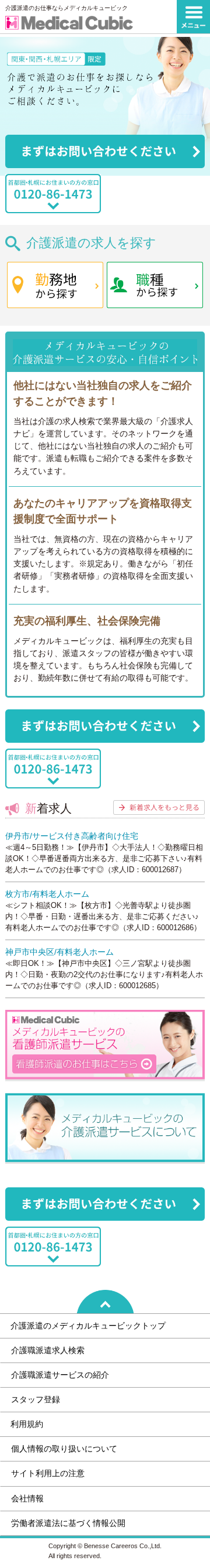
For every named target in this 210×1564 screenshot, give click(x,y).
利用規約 (26, 1424)
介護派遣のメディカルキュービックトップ (88, 1325)
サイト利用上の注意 (48, 1473)
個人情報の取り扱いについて (64, 1448)
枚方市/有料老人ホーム (47, 894)
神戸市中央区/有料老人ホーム (59, 952)
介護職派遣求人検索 (48, 1350)
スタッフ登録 (35, 1399)
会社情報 (27, 1498)
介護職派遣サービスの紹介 (60, 1374)
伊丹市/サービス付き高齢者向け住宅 (71, 836)
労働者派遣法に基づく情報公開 (68, 1523)
